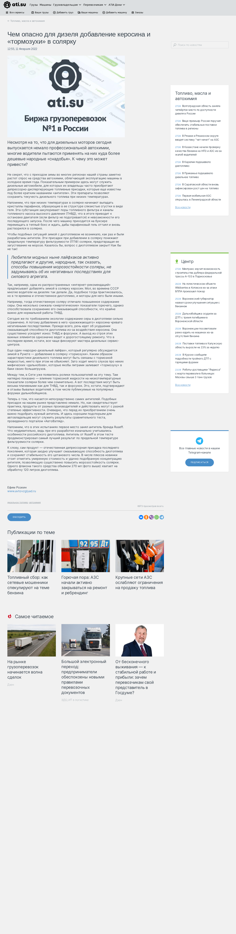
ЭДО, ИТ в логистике (75, 700)
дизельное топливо (17, 502)
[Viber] (151, 517)
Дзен (10, 684)
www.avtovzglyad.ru (21, 491)
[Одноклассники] (146, 517)
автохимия (35, 502)
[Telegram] (161, 517)
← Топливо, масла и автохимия (26, 20)
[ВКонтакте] (141, 517)
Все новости (182, 207)
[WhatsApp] (156, 517)
